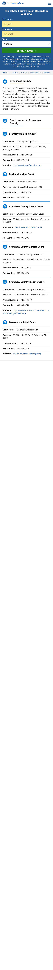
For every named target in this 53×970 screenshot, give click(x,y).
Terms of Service (13, 59)
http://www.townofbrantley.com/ (27, 165)
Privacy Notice (29, 59)
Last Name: (7, 29)
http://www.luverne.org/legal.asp (27, 353)
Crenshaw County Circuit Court (28, 227)
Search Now (25, 50)
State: (5, 39)
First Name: (7, 19)
